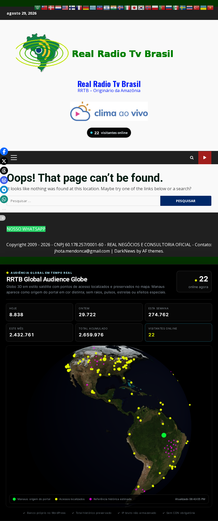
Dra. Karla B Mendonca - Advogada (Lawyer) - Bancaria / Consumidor (204, 157)
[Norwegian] (148, 7)
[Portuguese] (162, 7)
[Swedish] (182, 7)
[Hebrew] (106, 7)
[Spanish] (176, 7)
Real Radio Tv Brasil (109, 83)
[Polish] (155, 7)
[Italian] (127, 7)
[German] (86, 7)
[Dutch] (58, 7)
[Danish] (51, 7)
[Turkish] (196, 7)
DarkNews (124, 251)
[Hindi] (113, 7)
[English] (65, 7)
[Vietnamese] (210, 7)
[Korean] (141, 7)
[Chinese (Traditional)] (44, 7)
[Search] (192, 158)
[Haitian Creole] (100, 7)
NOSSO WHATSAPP (26, 229)
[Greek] (93, 7)
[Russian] (169, 7)
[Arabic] (37, 7)
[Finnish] (72, 7)
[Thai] (189, 7)
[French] (79, 7)
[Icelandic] (120, 7)
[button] (4, 151)
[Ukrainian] (203, 7)
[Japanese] (134, 7)
